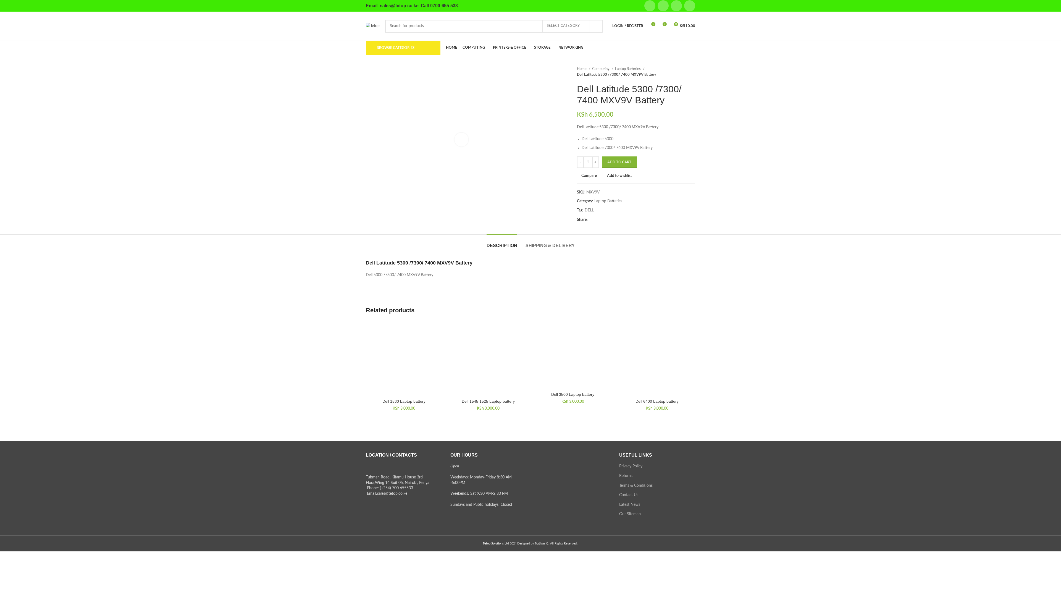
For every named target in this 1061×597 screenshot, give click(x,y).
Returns (625, 476)
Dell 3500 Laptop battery (572, 394)
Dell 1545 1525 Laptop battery (488, 401)
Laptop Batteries (628, 69)
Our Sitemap (630, 514)
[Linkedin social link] (689, 5)
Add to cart (619, 162)
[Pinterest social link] (676, 5)
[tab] (502, 242)
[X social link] (663, 5)
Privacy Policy (630, 466)
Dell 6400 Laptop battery (657, 401)
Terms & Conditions (636, 486)
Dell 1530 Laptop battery (404, 401)
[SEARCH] (596, 26)
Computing (601, 69)
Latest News (629, 505)
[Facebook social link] (649, 5)
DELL (589, 210)
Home (582, 69)
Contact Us (628, 495)
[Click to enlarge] (461, 139)
